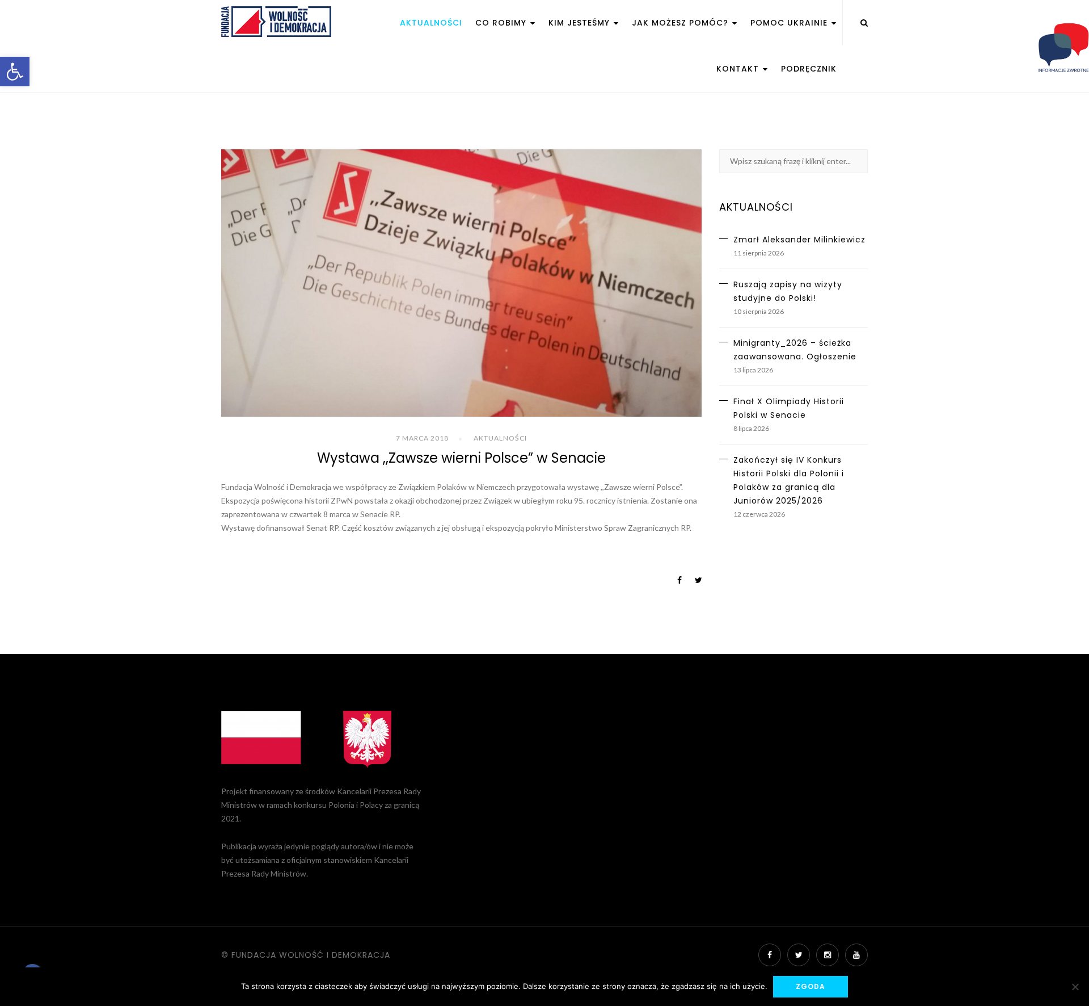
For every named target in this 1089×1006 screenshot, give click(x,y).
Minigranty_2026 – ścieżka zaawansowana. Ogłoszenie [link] (794, 349)
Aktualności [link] (431, 22)
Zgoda (810, 986)
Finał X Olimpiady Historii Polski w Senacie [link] (788, 408)
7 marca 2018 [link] (422, 438)
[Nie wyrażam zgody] (1074, 986)
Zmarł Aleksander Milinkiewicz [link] (799, 239)
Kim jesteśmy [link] (580, 22)
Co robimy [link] (502, 22)
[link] (14, 71)
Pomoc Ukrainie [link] (790, 22)
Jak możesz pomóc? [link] (681, 22)
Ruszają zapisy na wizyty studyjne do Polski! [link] (787, 291)
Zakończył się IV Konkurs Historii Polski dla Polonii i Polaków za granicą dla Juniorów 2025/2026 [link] (788, 480)
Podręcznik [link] (809, 68)
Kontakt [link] (739, 68)
